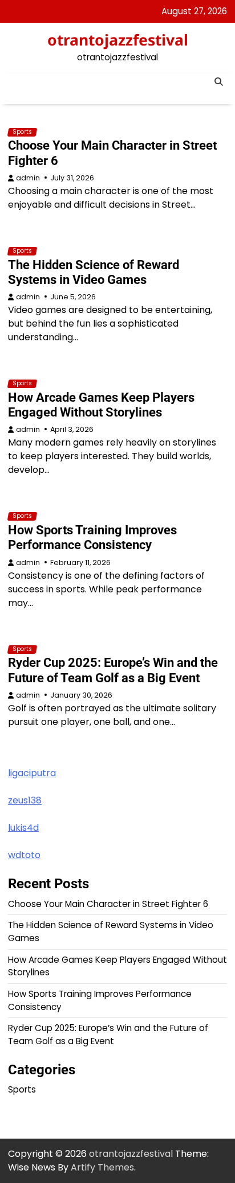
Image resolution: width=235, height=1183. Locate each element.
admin (28, 178)
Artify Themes (102, 1167)
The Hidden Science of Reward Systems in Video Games (93, 272)
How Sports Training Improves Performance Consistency (92, 537)
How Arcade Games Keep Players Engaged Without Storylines (101, 404)
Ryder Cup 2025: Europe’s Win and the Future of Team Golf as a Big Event (113, 670)
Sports (22, 132)
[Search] (218, 81)
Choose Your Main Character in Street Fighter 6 (108, 904)
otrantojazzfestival (117, 40)
